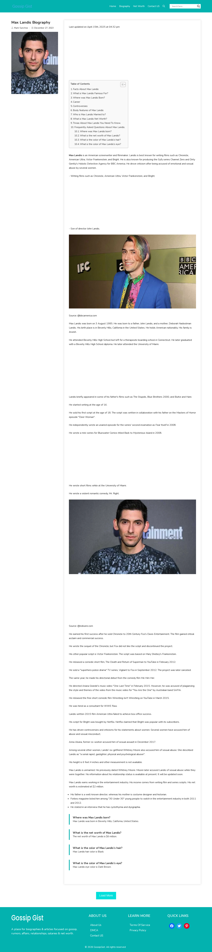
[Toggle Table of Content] (121, 84)
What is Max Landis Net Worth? (90, 118)
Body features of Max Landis (88, 110)
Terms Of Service (140, 925)
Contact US (154, 6)
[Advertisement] (132, 54)
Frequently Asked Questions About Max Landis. (99, 127)
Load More (106, 895)
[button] (164, 6)
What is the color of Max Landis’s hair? (100, 139)
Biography (124, 6)
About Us (95, 925)
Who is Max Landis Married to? (89, 114)
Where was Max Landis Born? (89, 97)
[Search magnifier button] (198, 6)
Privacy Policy (138, 930)
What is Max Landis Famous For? (90, 93)
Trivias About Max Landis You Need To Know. (97, 123)
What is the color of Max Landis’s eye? (100, 144)
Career (76, 101)
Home (112, 6)
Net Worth (139, 6)
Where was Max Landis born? (96, 131)
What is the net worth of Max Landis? (100, 135)
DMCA (94, 930)
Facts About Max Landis (86, 89)
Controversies (80, 106)
